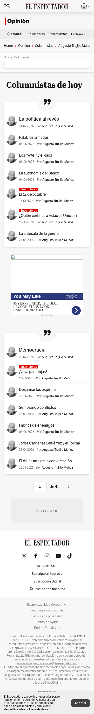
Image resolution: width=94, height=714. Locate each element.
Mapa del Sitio (47, 566)
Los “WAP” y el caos (35, 155)
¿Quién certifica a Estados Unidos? (48, 215)
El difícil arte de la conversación (45, 461)
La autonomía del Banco (39, 173)
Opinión (18, 21)
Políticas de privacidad (47, 616)
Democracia (32, 350)
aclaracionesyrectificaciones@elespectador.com (47, 663)
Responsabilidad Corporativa (47, 604)
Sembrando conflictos (37, 407)
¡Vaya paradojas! (33, 371)
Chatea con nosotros (50, 589)
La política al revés (39, 119)
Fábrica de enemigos (36, 425)
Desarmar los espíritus (38, 389)
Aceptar (80, 703)
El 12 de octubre (32, 194)
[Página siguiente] (68, 488)
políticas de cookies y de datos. (28, 709)
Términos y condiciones (47, 610)
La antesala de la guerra (39, 233)
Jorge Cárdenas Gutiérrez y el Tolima (49, 443)
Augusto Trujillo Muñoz (57, 126)
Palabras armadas (34, 137)
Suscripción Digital (47, 581)
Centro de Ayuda (47, 622)
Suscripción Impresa (47, 574)
